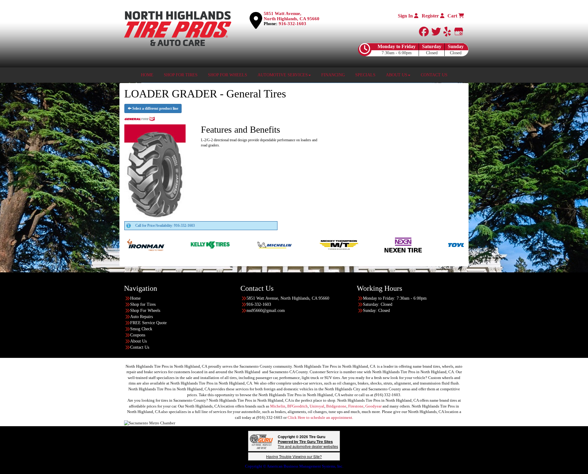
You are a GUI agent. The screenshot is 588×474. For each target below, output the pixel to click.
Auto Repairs (141, 316)
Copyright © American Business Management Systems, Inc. (294, 466)
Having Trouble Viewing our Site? (294, 456)
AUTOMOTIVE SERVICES (283, 75)
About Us (138, 341)
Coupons (137, 335)
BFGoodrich (297, 406)
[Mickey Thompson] (296, 244)
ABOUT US (396, 75)
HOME (147, 75)
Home (135, 298)
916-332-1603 (292, 23)
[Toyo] (424, 244)
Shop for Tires (143, 304)
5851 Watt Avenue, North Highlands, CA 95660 (291, 16)
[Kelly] (167, 244)
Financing (333, 75)
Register (431, 15)
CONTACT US (434, 75)
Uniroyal (317, 406)
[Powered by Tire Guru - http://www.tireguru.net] (261, 441)
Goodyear (373, 406)
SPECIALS (365, 75)
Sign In (406, 15)
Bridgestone (336, 406)
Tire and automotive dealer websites (308, 444)
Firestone (356, 406)
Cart (452, 15)
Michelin (277, 406)
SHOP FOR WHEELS (227, 75)
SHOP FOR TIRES (181, 75)
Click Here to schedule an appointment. (320, 417)
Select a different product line (154, 108)
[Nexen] (360, 244)
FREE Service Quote (148, 322)
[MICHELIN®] (231, 244)
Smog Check (141, 329)
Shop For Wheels (145, 310)
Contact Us (139, 347)
